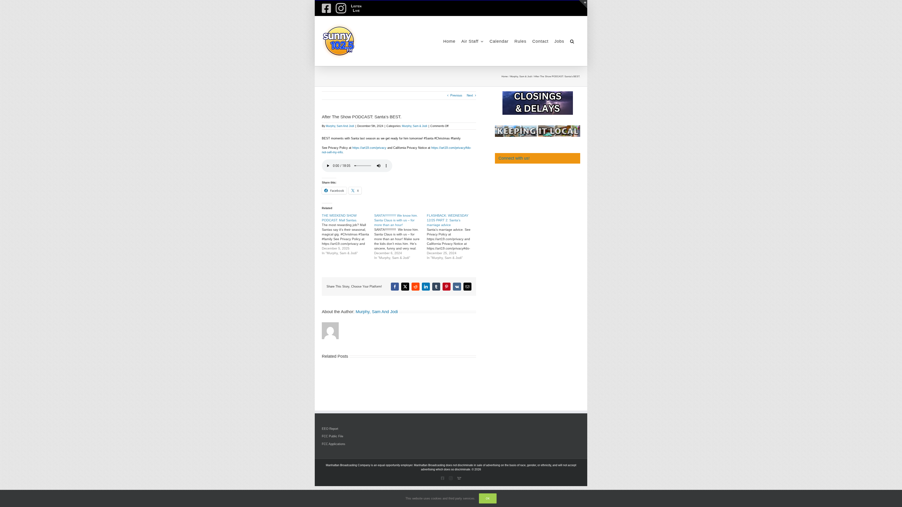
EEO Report (330, 428)
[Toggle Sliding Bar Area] (583, 4)
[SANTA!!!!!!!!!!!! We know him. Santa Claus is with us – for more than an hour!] (400, 236)
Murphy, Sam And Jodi (340, 126)
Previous (456, 95)
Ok (488, 498)
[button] (572, 41)
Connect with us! (514, 158)
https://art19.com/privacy (369, 148)
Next (470, 95)
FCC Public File (332, 436)
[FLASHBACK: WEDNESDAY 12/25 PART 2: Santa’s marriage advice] (453, 236)
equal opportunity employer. (395, 465)
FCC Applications (333, 444)
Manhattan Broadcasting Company (348, 465)
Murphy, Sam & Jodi (414, 126)
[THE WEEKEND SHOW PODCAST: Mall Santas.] (348, 234)
